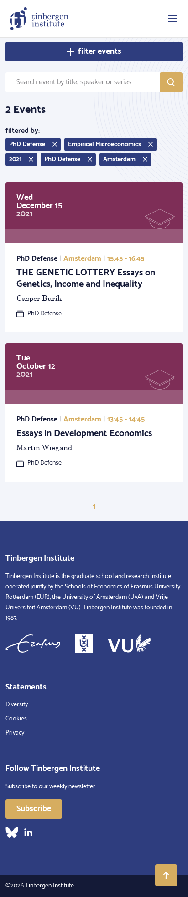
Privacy (14, 733)
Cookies (16, 719)
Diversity (16, 704)
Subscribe (33, 809)
